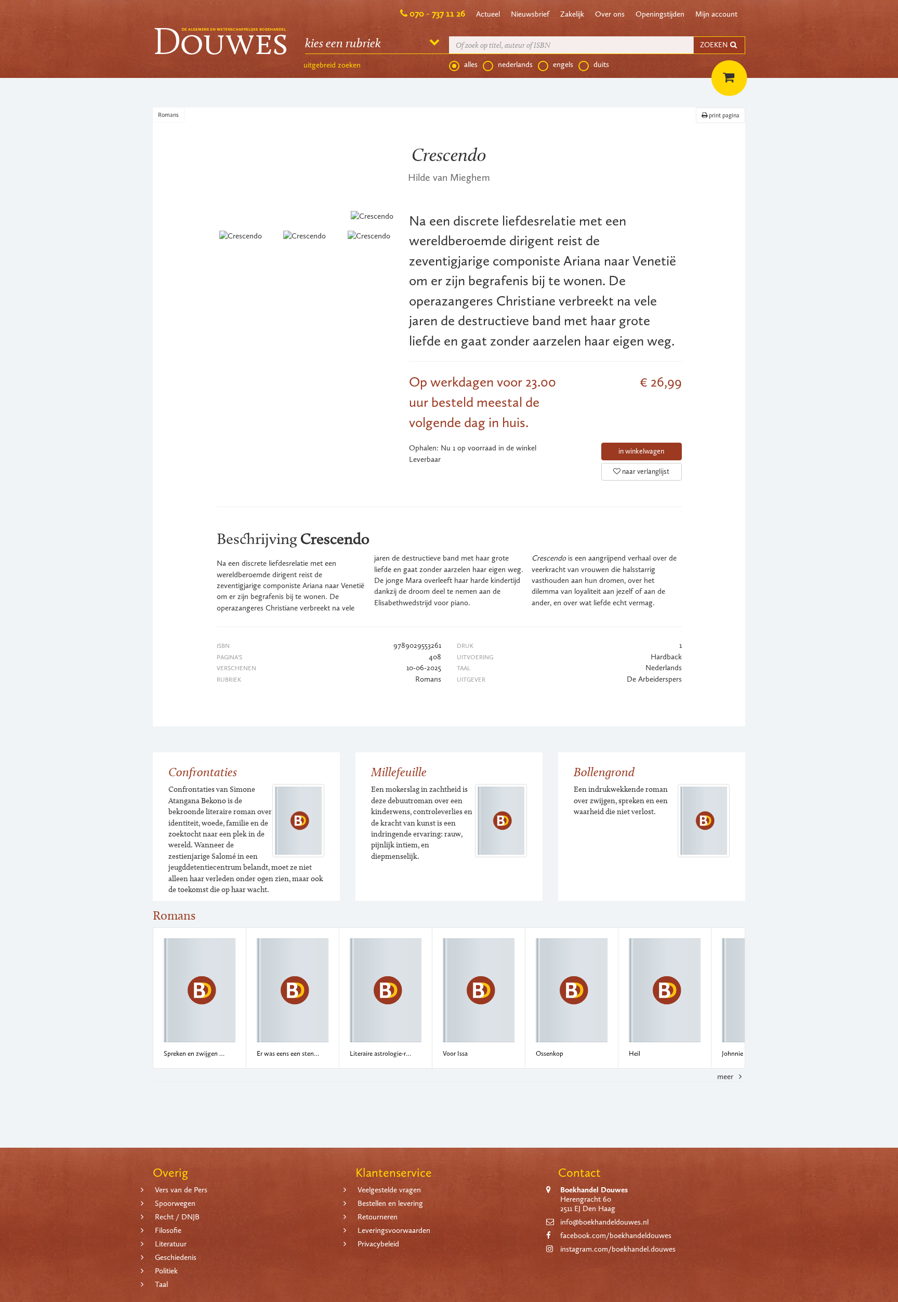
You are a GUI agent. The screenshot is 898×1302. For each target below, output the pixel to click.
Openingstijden (660, 14)
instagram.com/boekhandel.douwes (618, 1249)
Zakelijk (572, 14)
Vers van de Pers (181, 1189)
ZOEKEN (714, 45)
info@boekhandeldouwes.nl (604, 1222)
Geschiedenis (175, 1257)
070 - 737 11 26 (437, 13)
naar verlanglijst (644, 471)
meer (726, 1076)
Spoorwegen (175, 1203)
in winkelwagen (641, 451)
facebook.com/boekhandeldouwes (615, 1235)
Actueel (488, 14)
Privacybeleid (378, 1243)
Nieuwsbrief (530, 14)
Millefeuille (399, 771)
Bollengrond (604, 771)
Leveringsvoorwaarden (394, 1230)
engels (563, 64)
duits (601, 64)
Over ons (610, 14)
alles (471, 64)
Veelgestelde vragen (389, 1189)
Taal (161, 1284)
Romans (168, 114)
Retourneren (378, 1216)
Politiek (166, 1271)
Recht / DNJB (177, 1216)
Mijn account (716, 14)
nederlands (515, 64)
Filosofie (168, 1230)
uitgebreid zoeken (332, 65)
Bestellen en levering (390, 1203)
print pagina (723, 115)
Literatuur (171, 1243)
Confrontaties (202, 771)
